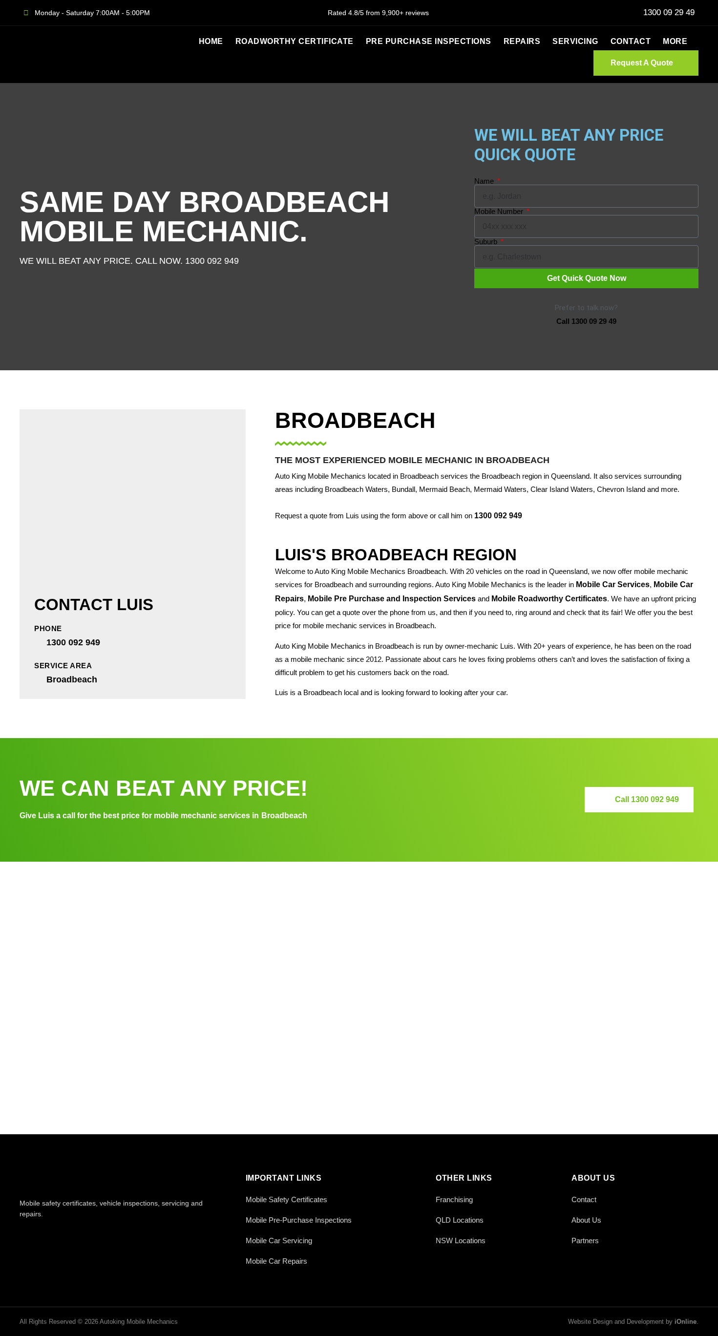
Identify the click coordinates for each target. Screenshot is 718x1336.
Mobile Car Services (613, 584)
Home (211, 41)
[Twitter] (48, 1235)
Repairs (522, 41)
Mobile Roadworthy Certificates (549, 598)
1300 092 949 (498, 515)
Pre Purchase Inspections (428, 41)
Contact (631, 41)
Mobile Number (499, 211)
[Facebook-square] (26, 1235)
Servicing (575, 41)
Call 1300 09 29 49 (586, 321)
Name (485, 181)
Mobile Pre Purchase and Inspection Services (392, 598)
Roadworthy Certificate (294, 41)
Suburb (486, 241)
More (675, 41)
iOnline (686, 1321)
